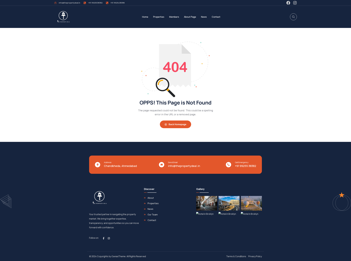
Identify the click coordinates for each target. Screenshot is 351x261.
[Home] (63, 17)
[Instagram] (295, 3)
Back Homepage (177, 124)
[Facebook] (288, 3)
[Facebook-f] (103, 238)
